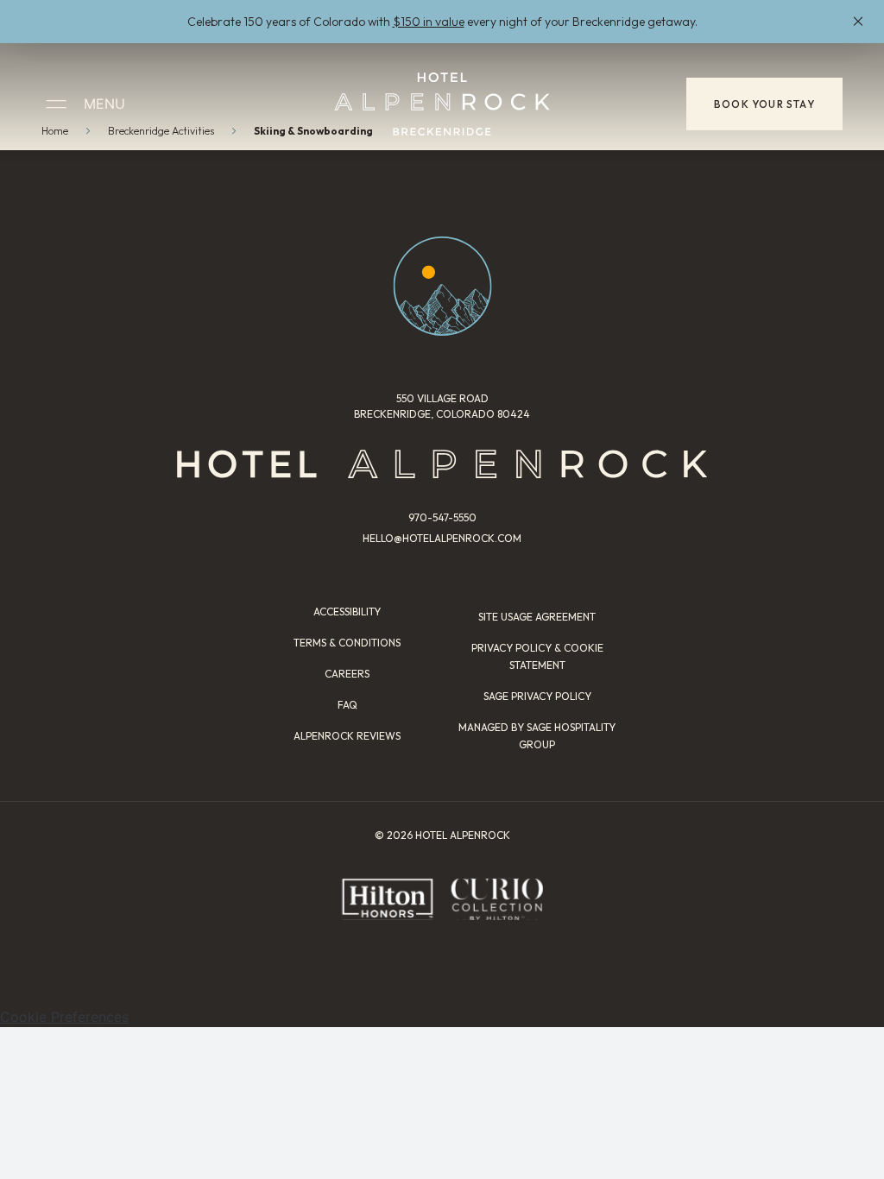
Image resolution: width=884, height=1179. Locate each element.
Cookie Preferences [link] (64, 1016)
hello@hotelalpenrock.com (442, 538)
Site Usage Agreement (537, 616)
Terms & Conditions (347, 642)
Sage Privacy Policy (537, 696)
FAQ (347, 704)
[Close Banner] (858, 21)
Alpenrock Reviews (347, 735)
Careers (347, 673)
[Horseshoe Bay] (441, 104)
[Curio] (497, 899)
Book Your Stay (764, 104)
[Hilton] (387, 899)
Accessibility (347, 611)
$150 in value (428, 21)
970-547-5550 (442, 517)
